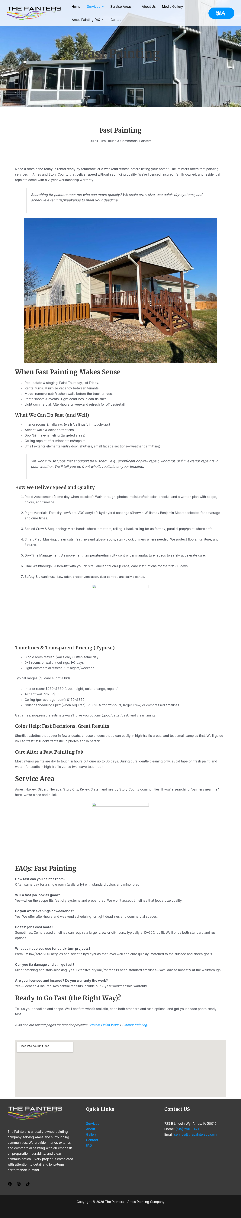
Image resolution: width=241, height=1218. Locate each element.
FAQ (89, 1145)
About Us (149, 6)
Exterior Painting (134, 1025)
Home (76, 6)
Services (93, 6)
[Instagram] (19, 1185)
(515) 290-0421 (187, 1129)
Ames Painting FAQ (86, 20)
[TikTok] (28, 1185)
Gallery (91, 1134)
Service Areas (121, 6)
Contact (117, 20)
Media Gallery (172, 6)
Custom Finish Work (103, 1025)
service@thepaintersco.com (195, 1134)
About (90, 1129)
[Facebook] (10, 1185)
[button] (221, 13)
